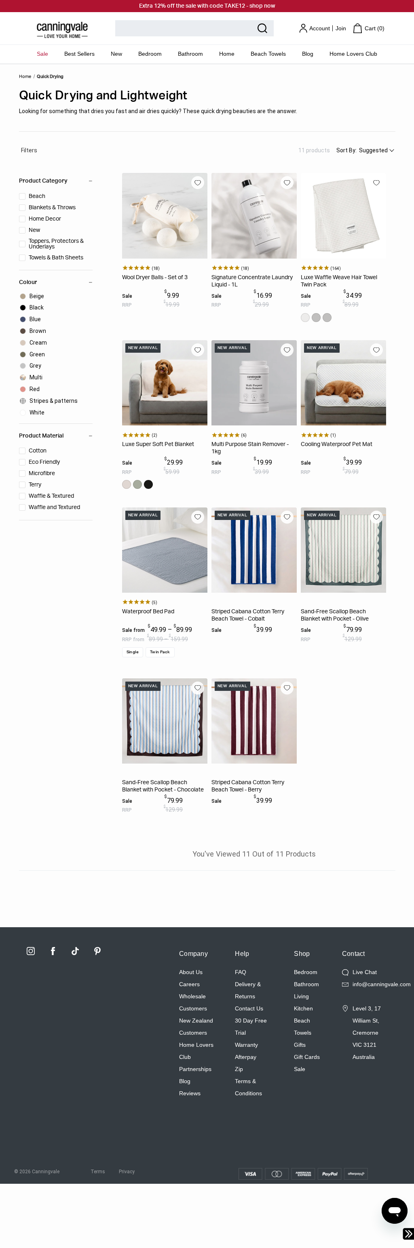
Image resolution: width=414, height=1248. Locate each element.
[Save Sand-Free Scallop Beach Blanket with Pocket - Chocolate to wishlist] (197, 688)
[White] (305, 317)
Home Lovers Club (353, 54)
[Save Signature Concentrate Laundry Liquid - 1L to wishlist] (287, 182)
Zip (239, 1069)
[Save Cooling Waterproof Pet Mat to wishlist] (376, 349)
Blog (307, 54)
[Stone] (126, 484)
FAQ (240, 972)
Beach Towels (268, 54)
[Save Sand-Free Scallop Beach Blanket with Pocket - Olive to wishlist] (376, 517)
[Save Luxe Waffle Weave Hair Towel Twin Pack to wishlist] (376, 182)
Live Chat (365, 972)
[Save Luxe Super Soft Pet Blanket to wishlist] (197, 349)
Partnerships (195, 1069)
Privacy (127, 1171)
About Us (191, 972)
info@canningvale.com (382, 984)
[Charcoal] (148, 484)
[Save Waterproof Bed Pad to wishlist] (197, 517)
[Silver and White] (327, 317)
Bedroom (150, 54)
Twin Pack (160, 652)
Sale (42, 54)
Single (133, 652)
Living (301, 996)
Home (226, 54)
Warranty (246, 1045)
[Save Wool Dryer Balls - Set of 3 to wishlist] (197, 182)
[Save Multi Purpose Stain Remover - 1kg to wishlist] (287, 349)
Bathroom (190, 54)
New (116, 54)
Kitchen (303, 1008)
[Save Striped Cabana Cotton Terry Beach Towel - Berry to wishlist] (287, 688)
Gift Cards (307, 1057)
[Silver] (316, 317)
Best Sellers (79, 54)
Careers (189, 984)
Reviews (190, 1093)
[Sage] (137, 484)
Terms (98, 1171)
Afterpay (245, 1057)
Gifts (300, 1045)
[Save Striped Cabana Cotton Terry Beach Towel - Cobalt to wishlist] (287, 517)
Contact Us (249, 1008)
